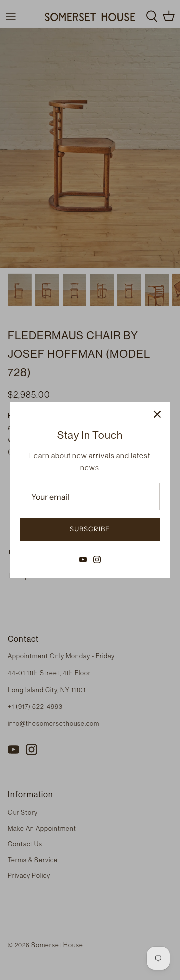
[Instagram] (97, 559)
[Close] (157, 414)
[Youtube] (83, 559)
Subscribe (90, 529)
